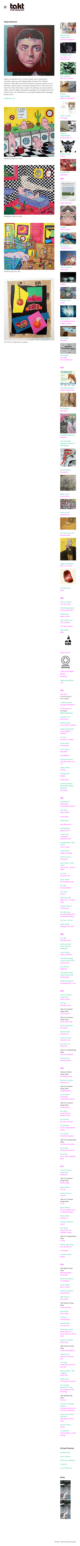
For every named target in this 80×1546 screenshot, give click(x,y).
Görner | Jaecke (65, 116)
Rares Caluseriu (65, 1456)
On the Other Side (66, 1022)
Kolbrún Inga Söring (66, 1244)
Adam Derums (65, 319)
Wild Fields (63, 175)
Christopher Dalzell (66, 1329)
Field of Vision (65, 1013)
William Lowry (65, 494)
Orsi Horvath (64, 1119)
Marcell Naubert (65, 470)
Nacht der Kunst (65, 944)
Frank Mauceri (65, 749)
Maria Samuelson (66, 267)
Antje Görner (64, 246)
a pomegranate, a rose (68, 983)
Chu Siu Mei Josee (66, 1468)
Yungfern (63, 227)
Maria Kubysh (64, 924)
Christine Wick (65, 774)
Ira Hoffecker (64, 1431)
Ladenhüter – (64, 836)
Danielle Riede (65, 828)
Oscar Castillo (64, 879)
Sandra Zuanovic (66, 702)
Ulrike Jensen (64, 820)
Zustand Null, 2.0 (66, 138)
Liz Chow (63, 873)
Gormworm (64, 790)
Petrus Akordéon (66, 602)
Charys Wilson (65, 743)
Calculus (63, 770)
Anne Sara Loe (65, 717)
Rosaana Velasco (66, 906)
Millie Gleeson (65, 1297)
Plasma (62, 156)
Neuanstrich (64, 472)
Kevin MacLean (65, 588)
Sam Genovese (65, 912)
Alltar (62, 632)
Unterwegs (64, 118)
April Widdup (64, 355)
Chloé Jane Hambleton (67, 1460)
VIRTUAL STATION (66, 920)
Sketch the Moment (67, 1279)
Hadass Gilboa (65, 768)
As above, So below (67, 739)
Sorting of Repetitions (67, 705)
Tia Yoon (63, 737)
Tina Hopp (63, 892)
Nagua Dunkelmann (67, 564)
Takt (61, 626)
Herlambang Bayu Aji (67, 388)
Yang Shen (63, 1464)
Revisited (63, 1040)
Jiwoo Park (63, 1154)
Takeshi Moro (65, 1354)
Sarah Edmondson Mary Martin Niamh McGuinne (66, 786)
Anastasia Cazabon (66, 1080)
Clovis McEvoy (65, 952)
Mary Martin (64, 630)
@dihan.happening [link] (66, 713)
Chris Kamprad (65, 76)
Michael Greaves (65, 1193)
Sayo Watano (64, 967)
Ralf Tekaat (64, 1228)
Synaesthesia (64, 515)
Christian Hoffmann (66, 1222)
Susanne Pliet (64, 173)
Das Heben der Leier (67, 533)
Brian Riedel (64, 1311)
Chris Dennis (64, 1134)
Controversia (64, 908)
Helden (62, 1427)
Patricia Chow (64, 512)
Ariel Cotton (64, 1148)
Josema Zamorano (66, 759)
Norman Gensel (65, 1425)
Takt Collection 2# (66, 620)
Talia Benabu (64, 1125)
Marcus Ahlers (65, 1216)
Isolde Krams (64, 834)
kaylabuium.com (9, 98)
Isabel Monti (64, 614)
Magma (62, 776)
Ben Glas (63, 886)
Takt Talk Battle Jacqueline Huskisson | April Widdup (68, 443)
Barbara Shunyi (65, 154)
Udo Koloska (64, 338)
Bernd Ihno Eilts (65, 898)
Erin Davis (63, 1317)
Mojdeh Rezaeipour (66, 981)
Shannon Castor (65, 300)
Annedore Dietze (66, 55)
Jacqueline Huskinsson (67, 435)
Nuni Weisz (64, 810)
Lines (68, 1040)
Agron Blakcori (65, 1208)
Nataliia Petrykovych (67, 729)
